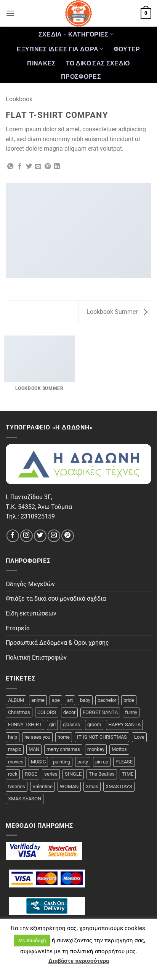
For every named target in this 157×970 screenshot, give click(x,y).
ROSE (31, 774)
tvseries (16, 786)
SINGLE (73, 774)
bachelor (107, 700)
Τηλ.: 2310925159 (30, 516)
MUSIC (38, 762)
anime (38, 700)
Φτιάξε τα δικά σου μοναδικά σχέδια (56, 598)
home (64, 737)
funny (131, 712)
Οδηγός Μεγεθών (30, 584)
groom (94, 724)
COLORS (46, 712)
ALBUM (16, 700)
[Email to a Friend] (38, 166)
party (82, 762)
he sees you (37, 737)
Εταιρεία (18, 628)
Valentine (42, 786)
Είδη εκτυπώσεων (31, 613)
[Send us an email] (54, 536)
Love (139, 737)
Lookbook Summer (113, 311)
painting (61, 762)
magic (14, 749)
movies (16, 762)
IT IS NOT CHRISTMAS (102, 737)
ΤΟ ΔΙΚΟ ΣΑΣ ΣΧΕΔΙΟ (98, 63)
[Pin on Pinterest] (48, 166)
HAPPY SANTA (124, 724)
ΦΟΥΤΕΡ (127, 48)
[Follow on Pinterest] (67, 536)
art (70, 700)
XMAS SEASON (24, 798)
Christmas (19, 712)
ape (56, 700)
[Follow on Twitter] (40, 536)
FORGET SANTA (100, 712)
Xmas (92, 786)
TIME (127, 774)
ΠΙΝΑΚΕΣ (41, 63)
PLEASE (124, 762)
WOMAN (69, 786)
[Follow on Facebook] (12, 536)
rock (13, 774)
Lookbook (19, 99)
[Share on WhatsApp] (10, 166)
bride (128, 700)
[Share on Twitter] (29, 166)
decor (69, 712)
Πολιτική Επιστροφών (36, 657)
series (51, 774)
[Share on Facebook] (20, 166)
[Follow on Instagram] (26, 536)
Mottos (119, 749)
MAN (34, 749)
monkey (95, 749)
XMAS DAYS (119, 786)
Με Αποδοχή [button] (32, 940)
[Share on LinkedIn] (57, 166)
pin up (101, 762)
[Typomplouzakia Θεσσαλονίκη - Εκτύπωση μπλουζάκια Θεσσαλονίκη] (78, 13)
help (12, 737)
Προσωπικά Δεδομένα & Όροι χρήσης (57, 642)
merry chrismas (63, 749)
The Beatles (102, 774)
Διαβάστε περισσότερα (78, 960)
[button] (10, 13)
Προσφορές (81, 76)
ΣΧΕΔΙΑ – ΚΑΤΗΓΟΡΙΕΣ (73, 34)
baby (85, 700)
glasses (71, 724)
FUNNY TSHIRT (25, 724)
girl (52, 724)
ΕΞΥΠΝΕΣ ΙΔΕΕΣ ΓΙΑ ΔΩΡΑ (57, 48)
